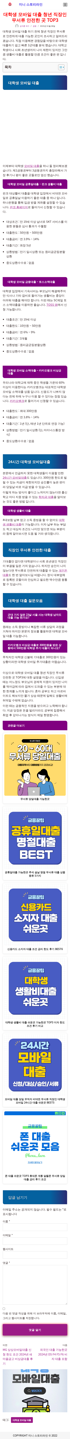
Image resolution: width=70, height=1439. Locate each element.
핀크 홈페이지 (19, 207)
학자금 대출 (46, 497)
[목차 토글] (59, 67)
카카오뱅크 (17, 400)
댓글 (6, 1263)
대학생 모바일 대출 (22, 1419)
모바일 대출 (31, 166)
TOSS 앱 (52, 304)
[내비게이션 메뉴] (65, 4)
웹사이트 (8, 1249)
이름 (6, 1221)
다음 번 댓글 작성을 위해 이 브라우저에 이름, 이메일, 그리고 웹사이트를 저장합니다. (34, 1315)
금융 (34, 26)
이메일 (8, 1235)
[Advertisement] (35, 127)
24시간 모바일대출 (15, 477)
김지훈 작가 (24, 26)
